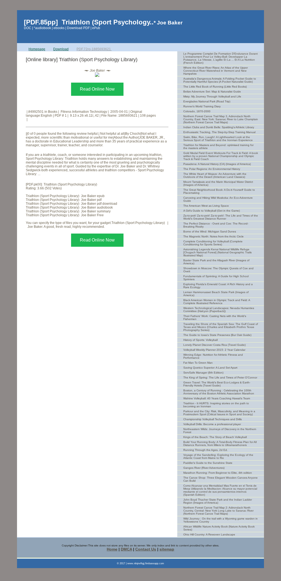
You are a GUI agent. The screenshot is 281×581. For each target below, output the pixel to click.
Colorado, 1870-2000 (196, 111)
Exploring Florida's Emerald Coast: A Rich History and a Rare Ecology (218, 286)
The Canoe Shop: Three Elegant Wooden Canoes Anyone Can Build (220, 479)
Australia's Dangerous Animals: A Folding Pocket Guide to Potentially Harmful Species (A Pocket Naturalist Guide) (219, 80)
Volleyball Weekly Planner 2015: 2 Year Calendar (214, 349)
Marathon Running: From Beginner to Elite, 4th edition (217, 472)
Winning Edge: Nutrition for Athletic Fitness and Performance (213, 356)
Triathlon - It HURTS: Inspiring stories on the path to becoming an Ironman (216, 405)
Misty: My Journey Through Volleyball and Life (212, 96)
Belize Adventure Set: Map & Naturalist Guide (212, 91)
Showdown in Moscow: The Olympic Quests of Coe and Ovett (218, 270)
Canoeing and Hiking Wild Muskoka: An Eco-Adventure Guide (218, 199)
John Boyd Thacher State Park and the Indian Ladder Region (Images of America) (217, 501)
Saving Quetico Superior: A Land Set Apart (210, 367)
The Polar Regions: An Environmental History (211, 168)
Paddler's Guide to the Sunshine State (207, 462)
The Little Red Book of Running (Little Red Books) (215, 86)
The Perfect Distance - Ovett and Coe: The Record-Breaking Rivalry (215, 225)
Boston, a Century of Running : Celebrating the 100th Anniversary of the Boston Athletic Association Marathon (218, 392)
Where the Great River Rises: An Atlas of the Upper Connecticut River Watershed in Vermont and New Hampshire (215, 70)
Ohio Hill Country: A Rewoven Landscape (209, 534)
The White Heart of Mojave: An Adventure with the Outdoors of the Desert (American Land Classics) (214, 175)
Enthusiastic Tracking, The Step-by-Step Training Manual (219, 132)
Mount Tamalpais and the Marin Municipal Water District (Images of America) (218, 183)
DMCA (126, 549)
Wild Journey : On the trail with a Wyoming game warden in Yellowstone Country (220, 520)
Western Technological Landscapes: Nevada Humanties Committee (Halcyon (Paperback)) (218, 310)
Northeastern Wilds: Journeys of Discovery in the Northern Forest (219, 431)
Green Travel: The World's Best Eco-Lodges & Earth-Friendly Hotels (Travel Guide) (216, 384)
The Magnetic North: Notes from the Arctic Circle (213, 236)
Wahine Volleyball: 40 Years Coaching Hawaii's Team (216, 398)
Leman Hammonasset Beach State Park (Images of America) (216, 294)
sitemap (166, 549)
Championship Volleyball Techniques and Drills (212, 419)
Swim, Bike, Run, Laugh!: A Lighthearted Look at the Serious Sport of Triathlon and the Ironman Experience (218, 139)
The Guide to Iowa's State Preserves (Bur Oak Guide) (217, 334)
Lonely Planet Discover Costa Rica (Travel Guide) (214, 344)
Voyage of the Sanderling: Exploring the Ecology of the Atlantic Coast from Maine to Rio (218, 456)
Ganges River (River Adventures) (203, 467)
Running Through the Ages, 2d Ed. (205, 449)
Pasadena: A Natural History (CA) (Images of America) (217, 163)
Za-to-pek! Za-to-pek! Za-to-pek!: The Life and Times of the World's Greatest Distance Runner (220, 217)
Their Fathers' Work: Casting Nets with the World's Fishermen (214, 318)
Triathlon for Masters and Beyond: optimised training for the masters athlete (218, 147)
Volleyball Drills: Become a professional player (212, 424)
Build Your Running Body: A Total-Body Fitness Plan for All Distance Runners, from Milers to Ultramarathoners (220, 443)
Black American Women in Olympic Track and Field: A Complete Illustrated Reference (216, 302)
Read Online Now (97, 89)
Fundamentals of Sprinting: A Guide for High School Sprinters (216, 278)
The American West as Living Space (206, 205)
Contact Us (145, 549)
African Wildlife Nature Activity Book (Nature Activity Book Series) (219, 528)
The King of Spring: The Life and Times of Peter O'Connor (220, 377)
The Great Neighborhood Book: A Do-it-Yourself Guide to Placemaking (219, 191)
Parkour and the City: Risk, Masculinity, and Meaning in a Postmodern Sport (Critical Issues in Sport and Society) (219, 413)
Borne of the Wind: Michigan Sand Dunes (209, 231)
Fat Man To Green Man (198, 362)
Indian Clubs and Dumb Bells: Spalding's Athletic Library (218, 127)
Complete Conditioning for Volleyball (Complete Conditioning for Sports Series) (213, 243)
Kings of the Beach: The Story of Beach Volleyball (215, 437)
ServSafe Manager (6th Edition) (203, 372)
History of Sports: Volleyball (200, 339)
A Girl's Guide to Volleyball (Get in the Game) (211, 210)
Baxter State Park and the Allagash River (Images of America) (216, 262)
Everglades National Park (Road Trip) (206, 101)
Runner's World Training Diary (202, 106)
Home (112, 549)
